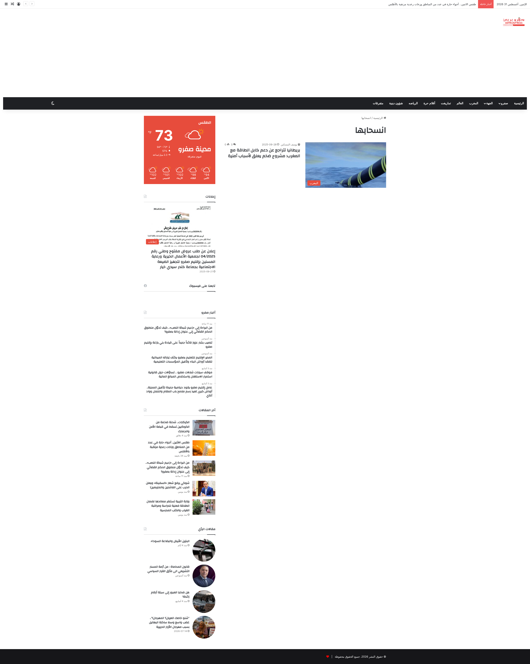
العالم (460, 103)
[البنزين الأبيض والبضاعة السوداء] (204, 550)
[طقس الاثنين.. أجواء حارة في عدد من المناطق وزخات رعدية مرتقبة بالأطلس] (204, 448)
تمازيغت (446, 103)
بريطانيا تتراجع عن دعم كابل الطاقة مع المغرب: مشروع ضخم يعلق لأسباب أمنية (264, 153)
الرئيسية (519, 103)
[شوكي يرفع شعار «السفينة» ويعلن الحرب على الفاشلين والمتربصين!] (204, 488)
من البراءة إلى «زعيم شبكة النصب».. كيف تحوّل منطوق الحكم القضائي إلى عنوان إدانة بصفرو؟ (167, 467)
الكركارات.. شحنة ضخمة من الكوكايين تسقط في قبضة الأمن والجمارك (169, 427)
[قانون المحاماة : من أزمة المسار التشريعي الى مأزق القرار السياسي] (204, 576)
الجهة (489, 103)
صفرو (504, 103)
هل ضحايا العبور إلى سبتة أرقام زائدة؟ (170, 595)
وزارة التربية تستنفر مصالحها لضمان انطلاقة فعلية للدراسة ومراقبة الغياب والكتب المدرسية (168, 506)
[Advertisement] (265, 66)
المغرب (473, 103)
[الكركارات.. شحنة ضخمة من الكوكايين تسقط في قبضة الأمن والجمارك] (204, 427)
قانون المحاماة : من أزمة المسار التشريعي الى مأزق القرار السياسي (168, 569)
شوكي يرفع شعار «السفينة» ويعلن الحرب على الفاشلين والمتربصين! (167, 485)
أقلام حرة (429, 103)
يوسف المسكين (289, 144)
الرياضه (413, 103)
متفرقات (378, 103)
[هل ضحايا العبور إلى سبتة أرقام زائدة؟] (204, 601)
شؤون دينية (396, 103)
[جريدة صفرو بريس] (514, 22)
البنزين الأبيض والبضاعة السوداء (170, 541)
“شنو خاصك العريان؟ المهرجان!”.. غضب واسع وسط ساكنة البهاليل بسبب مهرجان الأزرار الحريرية (169, 622)
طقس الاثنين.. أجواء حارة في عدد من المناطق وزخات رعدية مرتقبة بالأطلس (168, 447)
